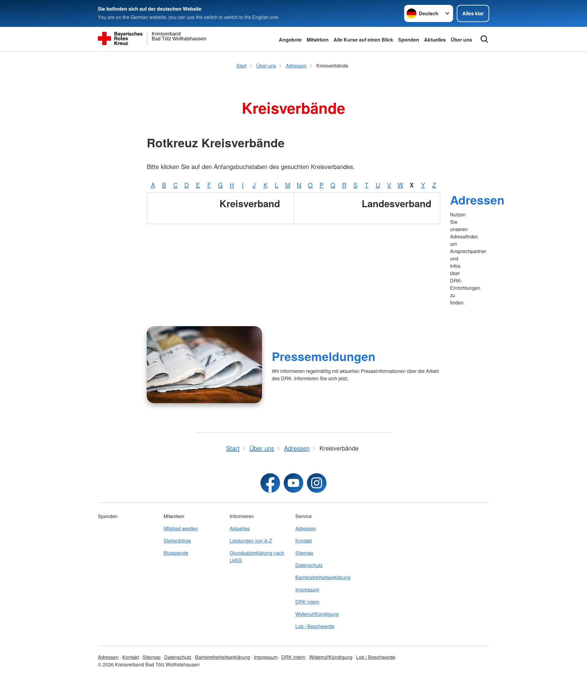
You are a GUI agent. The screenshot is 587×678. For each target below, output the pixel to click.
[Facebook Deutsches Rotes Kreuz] (270, 483)
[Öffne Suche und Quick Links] (484, 39)
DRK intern (307, 601)
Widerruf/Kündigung (317, 613)
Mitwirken (318, 39)
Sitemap (304, 552)
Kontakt (303, 540)
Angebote (290, 39)
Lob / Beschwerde (314, 626)
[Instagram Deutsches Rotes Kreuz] (317, 483)
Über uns (461, 39)
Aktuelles (435, 39)
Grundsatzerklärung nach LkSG (257, 556)
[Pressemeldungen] (204, 364)
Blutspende (176, 552)
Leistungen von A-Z (251, 540)
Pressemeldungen (323, 356)
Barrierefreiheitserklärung (322, 577)
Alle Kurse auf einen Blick (363, 39)
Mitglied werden (181, 528)
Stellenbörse (177, 540)
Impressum (307, 589)
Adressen (477, 199)
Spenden (408, 39)
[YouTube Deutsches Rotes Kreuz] (293, 483)
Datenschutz (309, 565)
